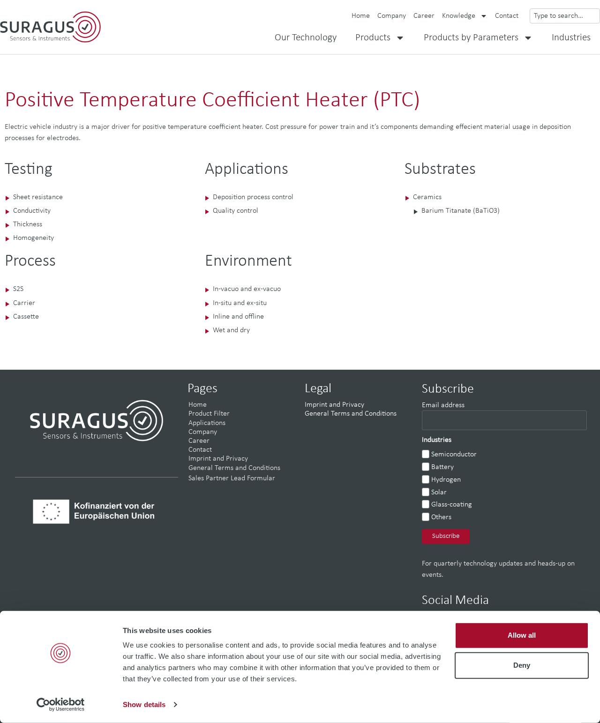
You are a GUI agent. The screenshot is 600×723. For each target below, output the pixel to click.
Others (441, 517)
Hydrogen (446, 480)
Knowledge (458, 16)
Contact (506, 16)
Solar (439, 492)
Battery (442, 467)
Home (361, 16)
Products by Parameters (471, 38)
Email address (443, 405)
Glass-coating (451, 504)
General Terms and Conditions (234, 468)
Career (424, 16)
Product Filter (209, 413)
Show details (144, 704)
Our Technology (306, 38)
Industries (571, 38)
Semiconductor (454, 454)
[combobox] (565, 15)
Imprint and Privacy (218, 458)
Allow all (522, 635)
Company (391, 16)
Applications (206, 423)
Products (372, 38)
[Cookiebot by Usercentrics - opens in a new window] (61, 705)
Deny (521, 665)
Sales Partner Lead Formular (231, 478)
